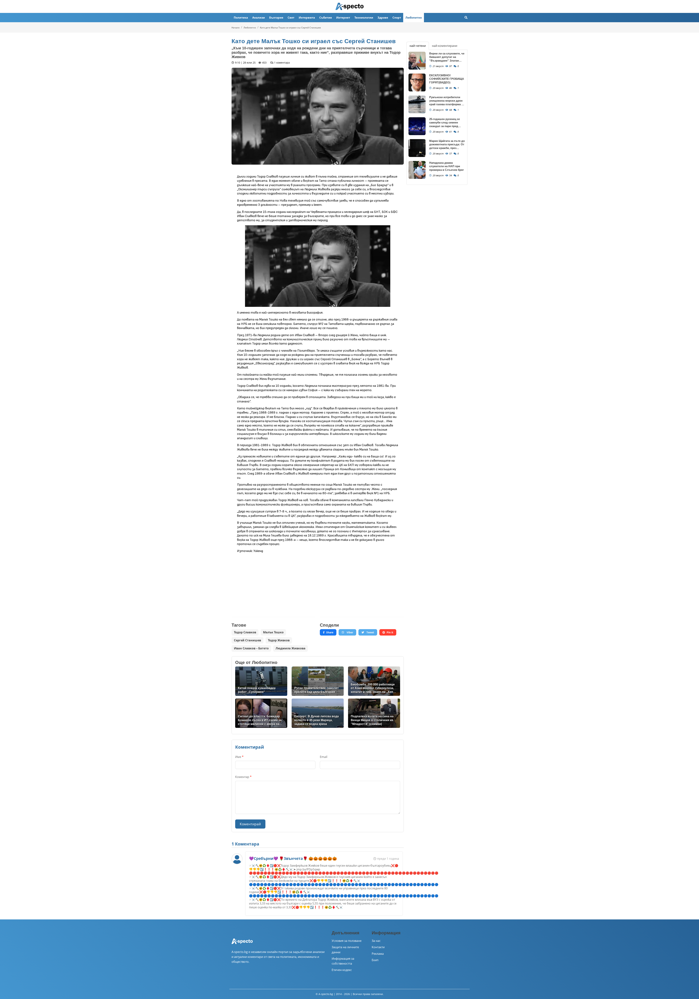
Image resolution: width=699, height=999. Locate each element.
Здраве (383, 17)
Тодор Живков (279, 640)
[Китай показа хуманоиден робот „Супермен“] (261, 681)
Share (329, 632)
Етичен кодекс (342, 970)
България (276, 17)
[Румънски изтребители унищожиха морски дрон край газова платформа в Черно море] (417, 104)
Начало (236, 27)
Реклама (378, 954)
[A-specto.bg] (349, 6)
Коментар (243, 777)
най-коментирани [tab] (444, 46)
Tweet (370, 632)
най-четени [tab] (418, 46)
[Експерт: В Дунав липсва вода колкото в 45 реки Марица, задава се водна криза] (318, 713)
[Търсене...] (466, 17)
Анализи (258, 17)
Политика (241, 17)
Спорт (396, 17)
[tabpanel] (437, 117)
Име (239, 757)
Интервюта (307, 17)
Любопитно (413, 17)
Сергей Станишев (247, 640)
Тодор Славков (245, 632)
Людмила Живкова (290, 648)
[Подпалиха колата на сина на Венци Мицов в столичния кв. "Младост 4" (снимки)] (374, 713)
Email (323, 757)
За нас (376, 941)
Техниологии (363, 17)
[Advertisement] (273, 582)
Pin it (390, 632)
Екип (375, 960)
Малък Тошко (273, 632)
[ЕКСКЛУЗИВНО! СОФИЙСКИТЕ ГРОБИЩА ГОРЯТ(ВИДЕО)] (417, 83)
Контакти (378, 947)
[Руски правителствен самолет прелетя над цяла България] (318, 681)
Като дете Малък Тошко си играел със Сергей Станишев (290, 27)
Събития (325, 17)
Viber (349, 632)
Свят (291, 17)
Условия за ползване (347, 941)
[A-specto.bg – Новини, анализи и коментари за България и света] (242, 944)
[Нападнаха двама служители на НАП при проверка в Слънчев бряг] (417, 170)
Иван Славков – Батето (251, 648)
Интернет (343, 17)
